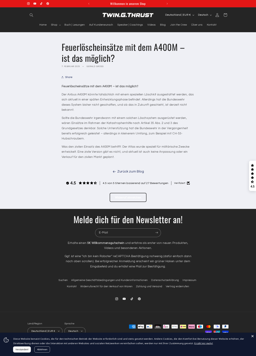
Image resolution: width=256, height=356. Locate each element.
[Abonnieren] (157, 232)
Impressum (189, 280)
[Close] (252, 336)
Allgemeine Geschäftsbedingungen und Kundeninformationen (109, 280)
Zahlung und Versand (149, 286)
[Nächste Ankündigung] (167, 3)
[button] (32, 15)
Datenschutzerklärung (165, 280)
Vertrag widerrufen (177, 286)
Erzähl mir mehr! (203, 343)
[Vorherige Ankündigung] (89, 3)
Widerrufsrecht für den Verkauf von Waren (106, 286)
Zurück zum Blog (130, 171)
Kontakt (72, 286)
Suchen (63, 280)
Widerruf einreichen (128, 197)
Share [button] (68, 77)
